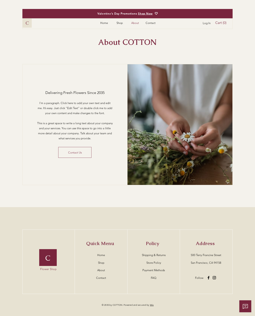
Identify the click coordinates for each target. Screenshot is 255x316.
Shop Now (145, 13)
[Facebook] (208, 277)
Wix (152, 304)
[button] (221, 23)
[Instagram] (214, 277)
